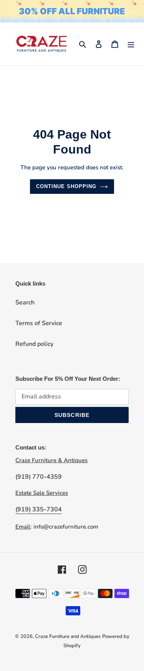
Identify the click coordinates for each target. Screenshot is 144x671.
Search (25, 302)
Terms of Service (38, 323)
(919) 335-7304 (38, 509)
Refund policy (34, 344)
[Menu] (131, 43)
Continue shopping (66, 186)
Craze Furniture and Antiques (68, 636)
